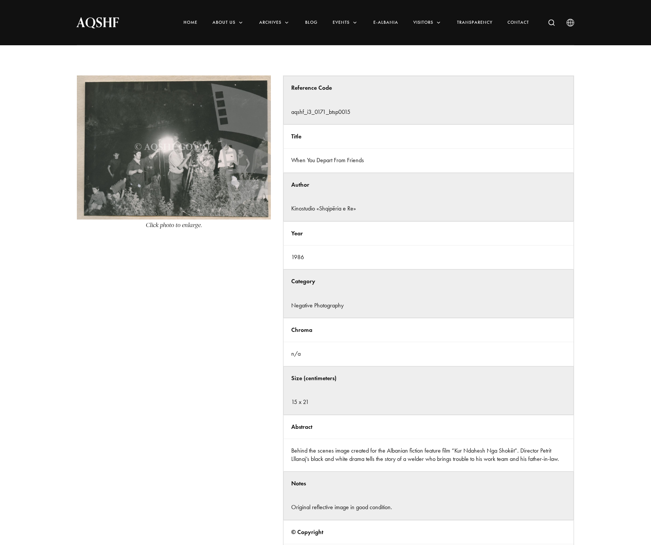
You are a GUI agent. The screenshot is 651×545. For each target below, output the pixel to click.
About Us (223, 22)
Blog (311, 22)
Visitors (423, 22)
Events (341, 22)
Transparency (474, 22)
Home (190, 22)
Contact (518, 22)
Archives (270, 22)
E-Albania (385, 22)
